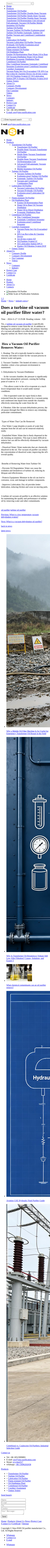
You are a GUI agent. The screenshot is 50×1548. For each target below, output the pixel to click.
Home (9, 6)
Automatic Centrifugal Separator (30, 219)
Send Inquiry (6, 1495)
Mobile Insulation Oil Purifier (29, 169)
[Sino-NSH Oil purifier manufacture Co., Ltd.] (12, 135)
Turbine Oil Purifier (20, 171)
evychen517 (18, 1462)
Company (16, 265)
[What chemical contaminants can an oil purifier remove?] (19, 980)
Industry (15, 268)
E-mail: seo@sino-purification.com (21, 112)
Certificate (10, 107)
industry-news (22, 301)
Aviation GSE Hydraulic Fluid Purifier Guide (25, 1200)
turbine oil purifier (18, 510)
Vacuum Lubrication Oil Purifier (30, 188)
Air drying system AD (26, 239)
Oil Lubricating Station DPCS (29, 244)
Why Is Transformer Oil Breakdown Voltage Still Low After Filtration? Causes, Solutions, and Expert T (27, 958)
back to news (6, 526)
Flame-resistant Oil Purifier (23, 198)
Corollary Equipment (20, 227)
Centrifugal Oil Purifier (21, 215)
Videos (15, 260)
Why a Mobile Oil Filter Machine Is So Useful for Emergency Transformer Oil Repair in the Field (27, 732)
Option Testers (18, 248)
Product (9, 282)
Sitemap (25, 1524)
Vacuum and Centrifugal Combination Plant (27, 182)
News (8, 95)
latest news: (6, 531)
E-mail (9, 1540)
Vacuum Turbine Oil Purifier (29, 174)
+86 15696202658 (23, 1464)
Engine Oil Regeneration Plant (30, 203)
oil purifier (5, 510)
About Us (10, 83)
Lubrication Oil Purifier (21, 186)
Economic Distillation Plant (28, 212)
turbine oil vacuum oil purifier (19, 324)
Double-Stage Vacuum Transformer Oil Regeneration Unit (32, 160)
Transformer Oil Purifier (22, 145)
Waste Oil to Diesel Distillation (30, 210)
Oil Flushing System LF (27, 241)
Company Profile (19, 253)
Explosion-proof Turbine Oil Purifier (32, 176)
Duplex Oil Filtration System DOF (31, 246)
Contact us (5, 1453)
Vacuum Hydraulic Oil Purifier (30, 190)
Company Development (22, 256)
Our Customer (18, 258)
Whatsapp (10, 1535)
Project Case (11, 103)
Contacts (10, 287)
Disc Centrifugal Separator (28, 217)
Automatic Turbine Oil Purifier (30, 178)
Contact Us (11, 105)
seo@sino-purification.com (19, 124)
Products (10, 8)
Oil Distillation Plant (20, 200)
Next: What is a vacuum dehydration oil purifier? (21, 521)
